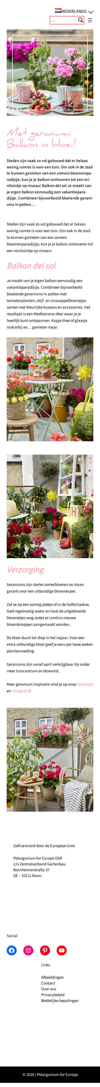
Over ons (48, 989)
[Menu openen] (90, 20)
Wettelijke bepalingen (60, 1001)
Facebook (85, 684)
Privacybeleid (52, 995)
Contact (48, 983)
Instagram (20, 691)
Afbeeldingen (52, 977)
